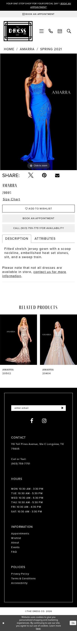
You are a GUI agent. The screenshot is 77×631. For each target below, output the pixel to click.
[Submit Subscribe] (62, 408)
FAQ (14, 552)
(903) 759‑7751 (20, 463)
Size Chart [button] (11, 199)
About (15, 542)
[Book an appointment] (59, 31)
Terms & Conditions (23, 578)
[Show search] (69, 31)
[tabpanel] (38, 112)
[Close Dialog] (3, 623)
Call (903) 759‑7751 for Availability (38, 228)
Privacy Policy (20, 574)
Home (9, 49)
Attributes (45, 238)
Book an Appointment (39, 218)
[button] (41, 31)
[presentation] (18, 339)
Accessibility (19, 583)
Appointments (20, 533)
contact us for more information (34, 273)
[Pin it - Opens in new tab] (44, 175)
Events (15, 547)
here (38, 628)
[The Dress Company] (18, 31)
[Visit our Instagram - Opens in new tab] (44, 420)
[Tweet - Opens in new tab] (30, 175)
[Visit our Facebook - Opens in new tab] (31, 420)
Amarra (27, 49)
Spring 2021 (51, 49)
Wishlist (16, 538)
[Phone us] (50, 31)
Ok (73, 623)
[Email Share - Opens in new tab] (57, 175)
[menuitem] (41, 31)
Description (16, 238)
